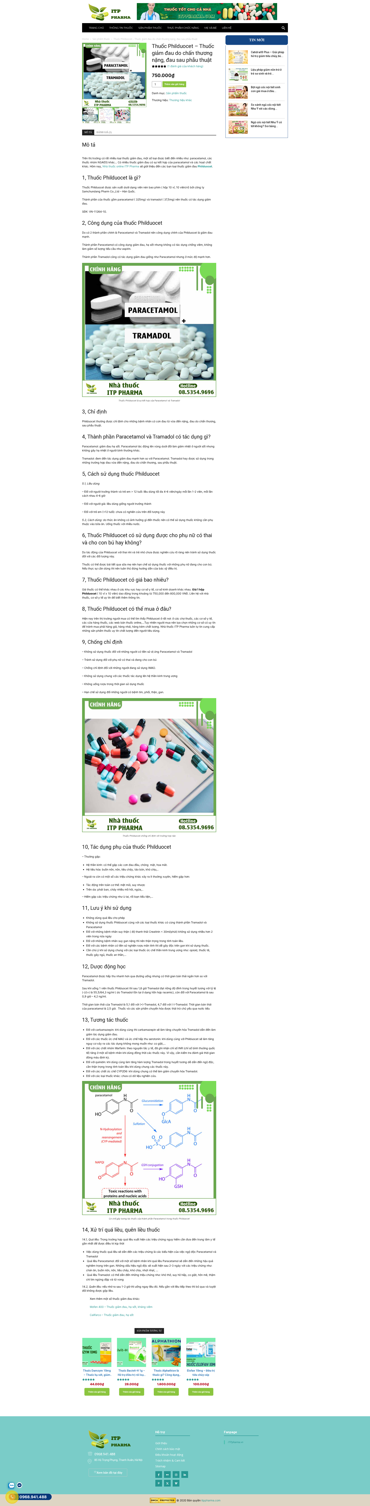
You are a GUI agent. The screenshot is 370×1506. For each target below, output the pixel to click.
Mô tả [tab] (88, 132)
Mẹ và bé (210, 27)
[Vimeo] (176, 1483)
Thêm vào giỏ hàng (174, 84)
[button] (283, 28)
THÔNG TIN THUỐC (121, 27)
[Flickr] (167, 1474)
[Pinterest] (158, 1483)
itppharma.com (210, 1500)
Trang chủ (96, 27)
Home (85, 39)
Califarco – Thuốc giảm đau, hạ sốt (112, 1314)
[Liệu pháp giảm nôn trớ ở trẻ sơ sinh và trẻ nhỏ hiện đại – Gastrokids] (238, 74)
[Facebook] (158, 1474)
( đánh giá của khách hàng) (185, 66)
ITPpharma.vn (235, 1442)
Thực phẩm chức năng (183, 27)
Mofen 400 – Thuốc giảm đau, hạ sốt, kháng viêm (121, 1306)
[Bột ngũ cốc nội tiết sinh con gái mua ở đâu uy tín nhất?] (238, 92)
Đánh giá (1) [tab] (104, 132)
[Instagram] (176, 1474)
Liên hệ (227, 27)
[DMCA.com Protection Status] (163, 1502)
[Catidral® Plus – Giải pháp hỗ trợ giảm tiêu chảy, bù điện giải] (238, 57)
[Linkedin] (184, 1474)
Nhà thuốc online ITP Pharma (121, 166)
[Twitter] (167, 1483)
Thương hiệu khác (180, 100)
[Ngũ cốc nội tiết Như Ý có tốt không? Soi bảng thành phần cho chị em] (238, 127)
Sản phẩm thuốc (150, 27)
